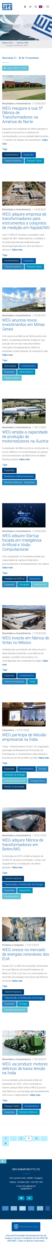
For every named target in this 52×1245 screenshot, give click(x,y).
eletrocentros (26, 371)
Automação (10, 365)
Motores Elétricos (28, 1112)
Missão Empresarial (14, 786)
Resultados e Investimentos (16, 103)
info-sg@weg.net (29, 1186)
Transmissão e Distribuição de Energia (23, 884)
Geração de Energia (14, 774)
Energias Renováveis (14, 780)
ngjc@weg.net (26, 1189)
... (13, 1138)
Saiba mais (17, 249)
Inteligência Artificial (14, 578)
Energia (42, 768)
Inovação (24, 584)
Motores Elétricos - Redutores (19, 482)
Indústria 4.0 (40, 584)
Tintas (32, 681)
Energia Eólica (37, 780)
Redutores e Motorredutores (18, 476)
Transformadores (13, 160)
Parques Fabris (34, 160)
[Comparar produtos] (30, 6)
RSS (42, 1238)
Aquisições (35, 578)
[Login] (25, 6)
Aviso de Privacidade (15, 1235)
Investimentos (11, 154)
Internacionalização (14, 681)
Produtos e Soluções (13, 945)
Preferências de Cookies (28, 1227)
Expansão (29, 154)
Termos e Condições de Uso (26, 1238)
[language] (41, 6)
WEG (6, 6)
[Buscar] (36, 6)
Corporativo (8, 730)
